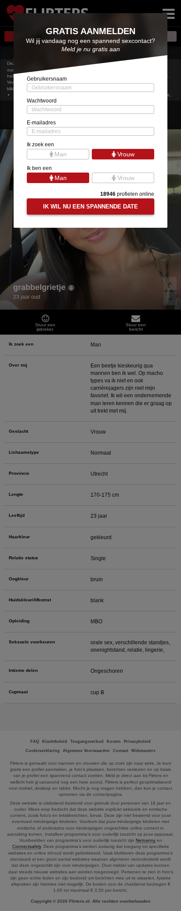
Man (60, 154)
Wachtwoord (42, 101)
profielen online (127, 194)
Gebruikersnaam (47, 79)
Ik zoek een (40, 144)
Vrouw (125, 154)
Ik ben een (39, 168)
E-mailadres (41, 123)
